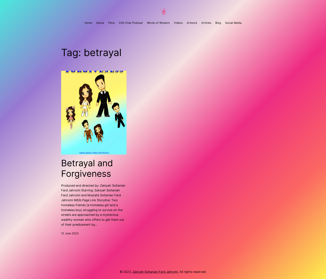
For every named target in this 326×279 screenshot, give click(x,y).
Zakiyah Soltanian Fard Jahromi (155, 272)
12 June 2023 (70, 233)
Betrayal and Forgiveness (87, 168)
